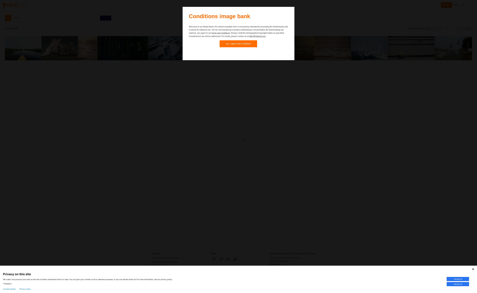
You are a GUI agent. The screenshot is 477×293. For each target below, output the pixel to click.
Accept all (458, 279)
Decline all (458, 284)
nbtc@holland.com (257, 36)
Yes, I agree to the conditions (238, 44)
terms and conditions (221, 33)
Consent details (9, 289)
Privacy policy (25, 289)
